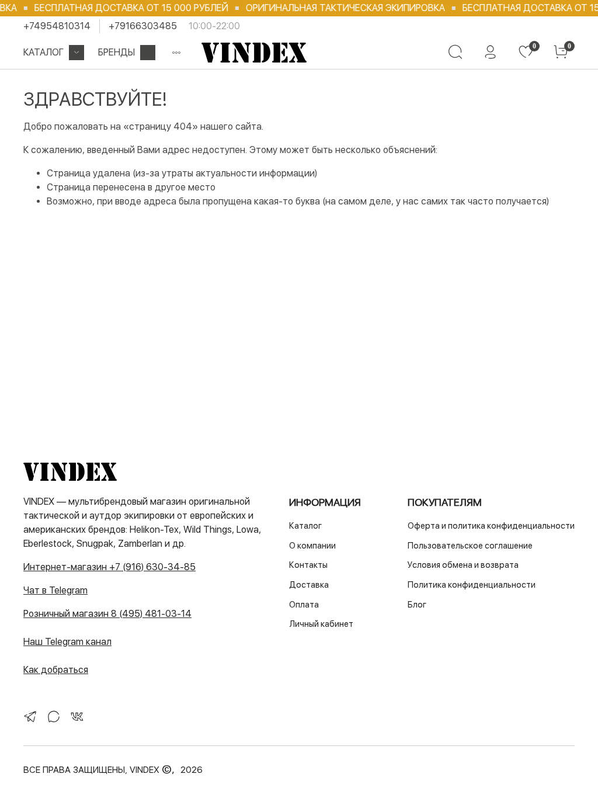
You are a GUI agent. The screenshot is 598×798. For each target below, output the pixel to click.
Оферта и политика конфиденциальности (491, 525)
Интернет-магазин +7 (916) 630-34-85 (109, 567)
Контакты (308, 565)
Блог (417, 604)
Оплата (304, 604)
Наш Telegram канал (67, 641)
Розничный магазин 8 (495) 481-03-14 (107, 613)
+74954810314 (57, 26)
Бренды (116, 52)
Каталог (43, 52)
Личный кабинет (321, 624)
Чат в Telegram (55, 590)
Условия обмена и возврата (463, 565)
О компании (312, 545)
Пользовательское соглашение (470, 545)
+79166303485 (143, 26)
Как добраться (55, 669)
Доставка (309, 584)
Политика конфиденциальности (472, 584)
